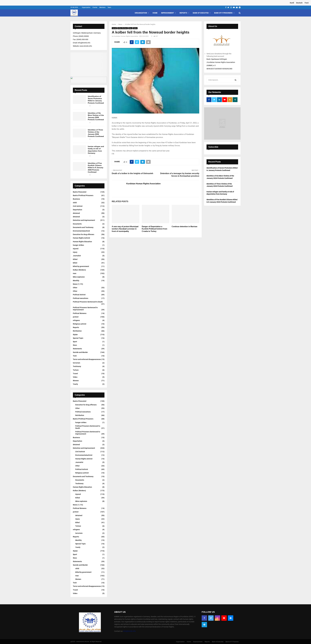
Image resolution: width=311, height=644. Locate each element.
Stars (75, 345)
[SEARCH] (235, 80)
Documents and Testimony (83, 227)
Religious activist (79, 324)
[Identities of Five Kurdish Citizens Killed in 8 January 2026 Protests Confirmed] (79, 166)
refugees (76, 320)
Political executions (80, 298)
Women (76, 381)
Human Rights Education (82, 242)
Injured (114, 28)
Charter (94, 7)
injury (75, 252)
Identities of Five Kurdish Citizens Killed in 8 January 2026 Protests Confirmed (95, 167)
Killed (75, 259)
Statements (77, 349)
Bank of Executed (201, 13)
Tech (75, 356)
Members (102, 7)
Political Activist (79, 295)
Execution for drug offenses (83, 234)
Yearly (75, 384)
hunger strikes (78, 245)
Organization (86, 7)
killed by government (81, 266)
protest (75, 317)
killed (75, 263)
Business (76, 199)
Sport (75, 342)
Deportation (77, 210)
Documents (77, 224)
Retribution (77, 331)
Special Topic (78, 338)
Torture (76, 370)
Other (75, 288)
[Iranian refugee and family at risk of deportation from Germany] (79, 149)
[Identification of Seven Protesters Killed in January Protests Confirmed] (79, 99)
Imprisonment (167, 13)
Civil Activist (77, 206)
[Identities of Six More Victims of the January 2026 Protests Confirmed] (79, 116)
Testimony (77, 366)
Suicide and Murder (80, 352)
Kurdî (292, 3)
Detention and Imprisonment (84, 220)
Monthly (76, 281)
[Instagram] (217, 618)
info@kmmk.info (129, 631)
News (130, 28)
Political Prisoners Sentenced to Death (88, 302)
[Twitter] (211, 618)
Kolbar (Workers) (122, 28)
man (74, 273)
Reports (183, 13)
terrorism (76, 363)
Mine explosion (79, 277)
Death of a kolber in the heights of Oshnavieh (132, 173)
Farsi (307, 3)
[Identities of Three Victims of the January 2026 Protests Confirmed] (79, 133)
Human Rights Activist (81, 238)
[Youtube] (224, 618)
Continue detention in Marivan (184, 226)
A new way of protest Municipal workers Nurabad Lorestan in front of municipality (125, 228)
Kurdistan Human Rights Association (126, 36)
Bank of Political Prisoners (83, 195)
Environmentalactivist (81, 231)
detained (76, 213)
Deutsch (299, 3)
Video (75, 377)
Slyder (135, 28)
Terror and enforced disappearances (87, 359)
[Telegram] (204, 624)
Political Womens (79, 313)
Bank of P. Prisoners (223, 13)
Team (109, 7)
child (75, 203)
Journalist (77, 256)
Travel (75, 374)
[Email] (230, 618)
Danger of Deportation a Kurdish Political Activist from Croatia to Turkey (154, 228)
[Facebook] (204, 618)
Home (155, 13)
